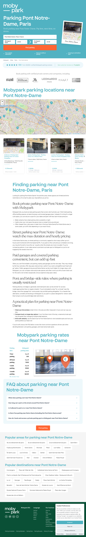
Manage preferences (70, 530)
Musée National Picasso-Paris (16, 490)
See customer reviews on (69, 65)
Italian (34, 517)
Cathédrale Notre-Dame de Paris (47, 470)
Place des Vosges (60, 490)
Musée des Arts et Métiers (15, 495)
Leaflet (69, 133)
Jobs (47, 515)
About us (48, 510)
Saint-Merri (73, 442)
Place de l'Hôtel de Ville (26, 470)
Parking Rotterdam (20, 531)
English (35, 512)
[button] (43, 117)
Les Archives (24, 453)
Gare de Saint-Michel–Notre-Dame (27, 485)
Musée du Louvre (47, 485)
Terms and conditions (51, 522)
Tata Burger (27, 480)
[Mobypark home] (13, 8)
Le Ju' (8, 480)
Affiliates (48, 521)
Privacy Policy (60, 534)
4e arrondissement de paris (15, 442)
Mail (28, 458)
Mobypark (6, 60)
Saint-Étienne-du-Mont (64, 485)
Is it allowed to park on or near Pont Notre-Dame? (25, 408)
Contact (81, 534)
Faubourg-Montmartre (14, 447)
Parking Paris (30, 531)
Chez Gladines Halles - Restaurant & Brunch (58, 475)
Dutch (34, 519)
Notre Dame (28, 447)
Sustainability (49, 519)
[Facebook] (6, 516)
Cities (11, 60)
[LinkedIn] (13, 516)
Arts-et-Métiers (47, 458)
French (35, 515)
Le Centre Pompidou (65, 480)
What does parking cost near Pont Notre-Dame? (24, 398)
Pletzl (48, 447)
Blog (47, 512)
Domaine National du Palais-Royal (40, 490)
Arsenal (36, 458)
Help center (48, 514)
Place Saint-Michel (49, 480)
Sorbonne (67, 447)
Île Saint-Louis (11, 453)
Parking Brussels (38, 531)
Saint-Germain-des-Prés (56, 453)
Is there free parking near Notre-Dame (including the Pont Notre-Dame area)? (34, 413)
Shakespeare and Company (70, 470)
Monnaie (39, 447)
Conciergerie (11, 470)
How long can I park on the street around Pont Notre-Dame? (28, 403)
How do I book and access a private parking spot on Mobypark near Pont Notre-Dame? (38, 418)
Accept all (69, 522)
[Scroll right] (84, 156)
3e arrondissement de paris (36, 442)
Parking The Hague (48, 531)
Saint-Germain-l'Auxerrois (15, 458)
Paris (16, 60)
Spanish (35, 514)
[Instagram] (17, 516)
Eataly (37, 480)
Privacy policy (49, 524)
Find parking (30, 48)
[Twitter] (10, 516)
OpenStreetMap (76, 133)
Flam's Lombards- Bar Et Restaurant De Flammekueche (24, 475)
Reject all (69, 526)
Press (47, 517)
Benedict (9, 485)
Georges (17, 480)
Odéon (34, 453)
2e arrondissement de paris (57, 442)
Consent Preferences (51, 526)
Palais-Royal (60, 458)
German (35, 510)
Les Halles (57, 447)
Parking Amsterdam (10, 531)
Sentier (42, 453)
